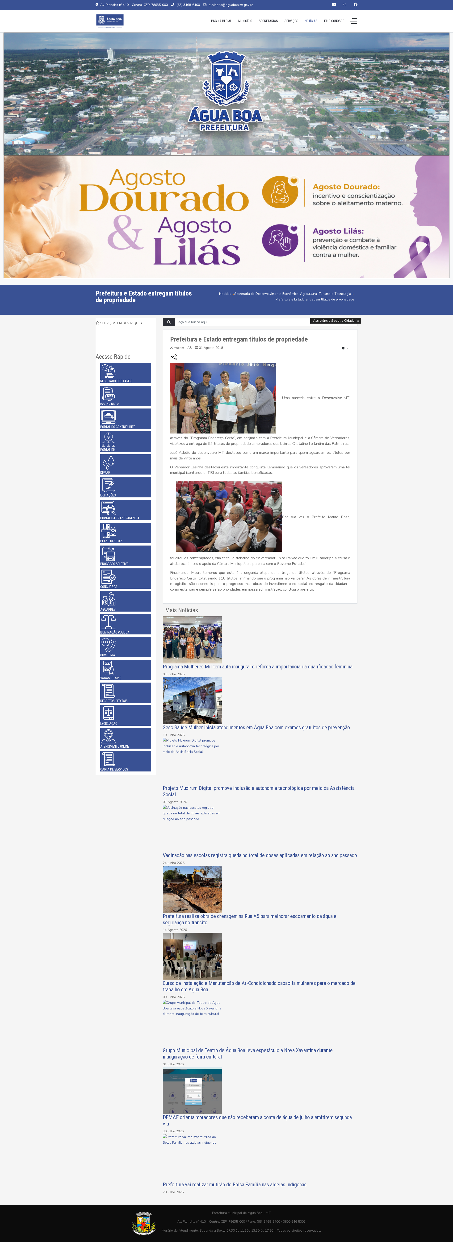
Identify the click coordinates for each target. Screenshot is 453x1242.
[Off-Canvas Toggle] (353, 21)
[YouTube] (334, 4)
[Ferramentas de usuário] (345, 348)
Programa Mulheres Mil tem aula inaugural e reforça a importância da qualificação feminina (257, 666)
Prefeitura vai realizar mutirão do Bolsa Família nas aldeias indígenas (235, 1184)
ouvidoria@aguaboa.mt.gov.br (231, 5)
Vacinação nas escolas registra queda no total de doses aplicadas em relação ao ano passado (260, 855)
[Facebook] (355, 4)
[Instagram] (344, 4)
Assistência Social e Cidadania (336, 320)
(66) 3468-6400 (188, 5)
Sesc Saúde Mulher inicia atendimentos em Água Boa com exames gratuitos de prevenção (256, 727)
